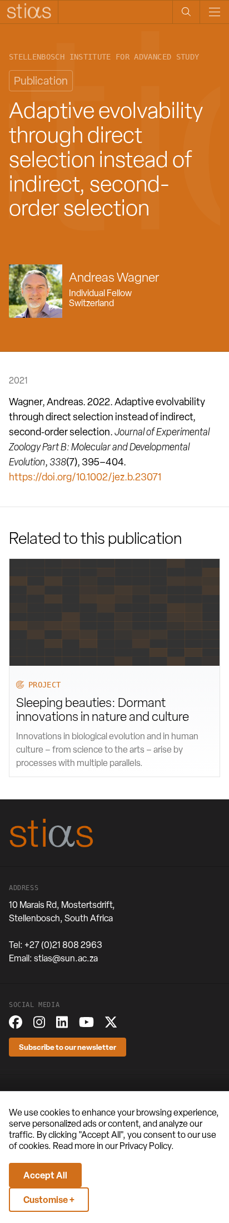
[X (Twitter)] (111, 1022)
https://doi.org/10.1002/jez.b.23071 (85, 476)
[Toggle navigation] (214, 12)
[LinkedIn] (62, 1022)
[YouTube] (86, 1022)
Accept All (45, 1175)
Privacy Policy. (147, 1146)
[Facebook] (15, 1022)
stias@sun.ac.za (66, 958)
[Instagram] (39, 1022)
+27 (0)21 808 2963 (63, 945)
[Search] (186, 12)
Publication (41, 80)
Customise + (48, 1199)
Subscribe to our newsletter (67, 1047)
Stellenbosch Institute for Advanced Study (104, 57)
